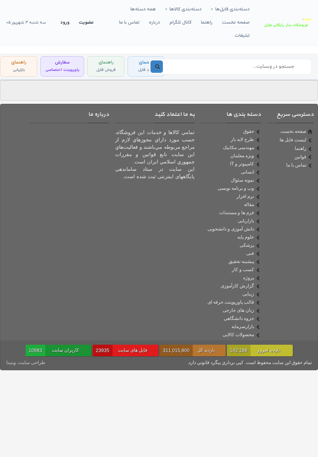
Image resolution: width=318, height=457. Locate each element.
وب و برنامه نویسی (236, 188)
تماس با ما (129, 22)
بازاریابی (246, 220)
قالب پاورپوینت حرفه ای (230, 302)
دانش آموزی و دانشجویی (230, 229)
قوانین (300, 157)
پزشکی (247, 245)
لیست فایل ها (293, 140)
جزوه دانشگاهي (239, 318)
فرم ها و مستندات (236, 212)
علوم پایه (245, 237)
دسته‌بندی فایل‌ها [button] (230, 9)
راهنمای (146, 66)
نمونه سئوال (242, 180)
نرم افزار (245, 196)
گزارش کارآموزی (237, 286)
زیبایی (248, 294)
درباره (154, 22)
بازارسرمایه (243, 326)
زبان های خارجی (238, 310)
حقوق (248, 131)
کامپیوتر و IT (242, 164)
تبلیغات (242, 36)
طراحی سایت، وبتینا (25, 362)
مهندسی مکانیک (238, 147)
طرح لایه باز (242, 139)
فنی (250, 253)
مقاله (249, 204)
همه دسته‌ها (143, 9)
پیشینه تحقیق (241, 261)
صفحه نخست (236, 22)
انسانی (247, 172)
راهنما (207, 22)
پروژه (248, 277)
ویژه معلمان (242, 155)
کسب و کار (243, 269)
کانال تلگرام (180, 22)
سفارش (62, 66)
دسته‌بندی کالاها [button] (183, 9)
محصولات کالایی (238, 334)
